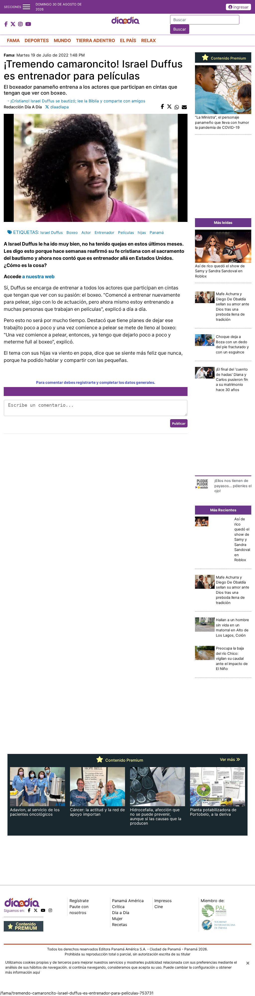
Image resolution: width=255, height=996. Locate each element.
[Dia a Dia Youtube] (28, 24)
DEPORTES (37, 40)
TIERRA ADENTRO (95, 40)
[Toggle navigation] (26, 7)
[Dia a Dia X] (13, 24)
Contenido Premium (228, 58)
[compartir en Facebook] (162, 106)
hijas (142, 232)
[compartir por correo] (184, 106)
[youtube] (43, 910)
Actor (86, 232)
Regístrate (79, 900)
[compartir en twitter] (169, 106)
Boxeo (72, 232)
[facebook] (29, 910)
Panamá (157, 232)
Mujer (117, 918)
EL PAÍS (128, 40)
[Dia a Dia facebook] (6, 24)
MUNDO (62, 40)
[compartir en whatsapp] (176, 106)
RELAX (148, 40)
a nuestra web (38, 276)
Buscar (179, 29)
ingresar (241, 6)
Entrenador (104, 232)
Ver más (228, 759)
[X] (36, 910)
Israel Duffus (51, 232)
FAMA (13, 40)
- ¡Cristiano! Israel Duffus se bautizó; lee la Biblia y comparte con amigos (76, 100)
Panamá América (128, 900)
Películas (126, 232)
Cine (158, 906)
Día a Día (120, 912)
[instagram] (50, 910)
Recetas (119, 924)
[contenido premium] (23, 925)
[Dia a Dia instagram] (21, 24)
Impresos (163, 900)
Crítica (118, 906)
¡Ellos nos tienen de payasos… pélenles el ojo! (233, 485)
